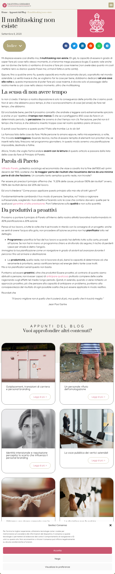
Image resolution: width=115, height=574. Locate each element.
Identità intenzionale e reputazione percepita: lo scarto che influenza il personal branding (27, 455)
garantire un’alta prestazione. (29, 203)
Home (4, 12)
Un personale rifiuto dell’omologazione (76, 388)
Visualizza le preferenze (57, 566)
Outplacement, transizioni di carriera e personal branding (28, 388)
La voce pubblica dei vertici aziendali (86, 452)
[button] (110, 525)
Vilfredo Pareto (9, 168)
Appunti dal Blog (17, 12)
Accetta (57, 550)
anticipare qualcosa (57, 276)
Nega (57, 558)
